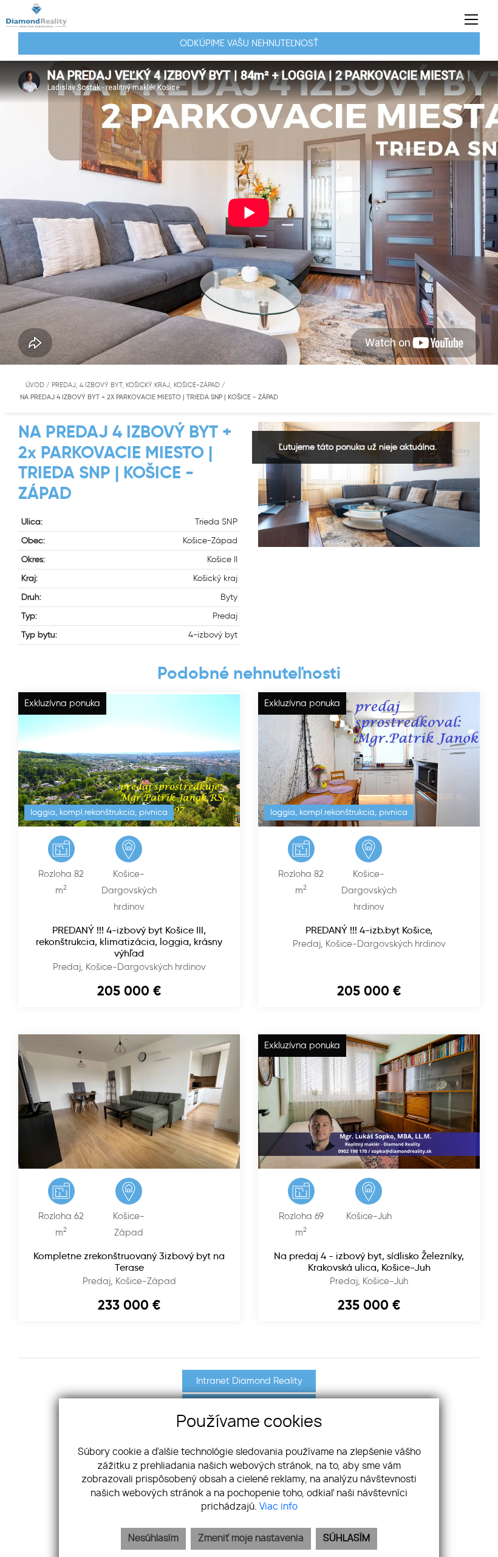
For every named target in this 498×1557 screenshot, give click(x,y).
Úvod (34, 385)
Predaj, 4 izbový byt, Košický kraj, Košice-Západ (137, 385)
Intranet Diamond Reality (249, 1380)
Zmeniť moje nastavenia (251, 1538)
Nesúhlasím (153, 1538)
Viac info (278, 1506)
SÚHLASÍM (346, 1538)
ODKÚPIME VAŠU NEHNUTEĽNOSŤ (249, 43)
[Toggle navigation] (467, 19)
